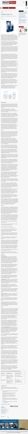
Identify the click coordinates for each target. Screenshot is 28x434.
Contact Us (21, 424)
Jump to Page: (2, 416)
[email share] (16, 406)
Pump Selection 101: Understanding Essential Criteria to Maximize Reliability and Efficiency (5, 410)
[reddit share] (13, 406)
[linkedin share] (14, 406)
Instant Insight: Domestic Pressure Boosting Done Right (22, 34)
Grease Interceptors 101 (3, 413)
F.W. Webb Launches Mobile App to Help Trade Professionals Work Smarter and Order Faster (23, 13)
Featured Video (21, 26)
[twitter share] (11, 406)
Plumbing (9, 404)
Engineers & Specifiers (4, 404)
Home (20, 423)
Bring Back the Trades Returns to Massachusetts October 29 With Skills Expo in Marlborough (23, 20)
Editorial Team (21, 422)
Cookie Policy (18, 432)
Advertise (21, 426)
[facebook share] (10, 406)
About (20, 425)
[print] (17, 406)
